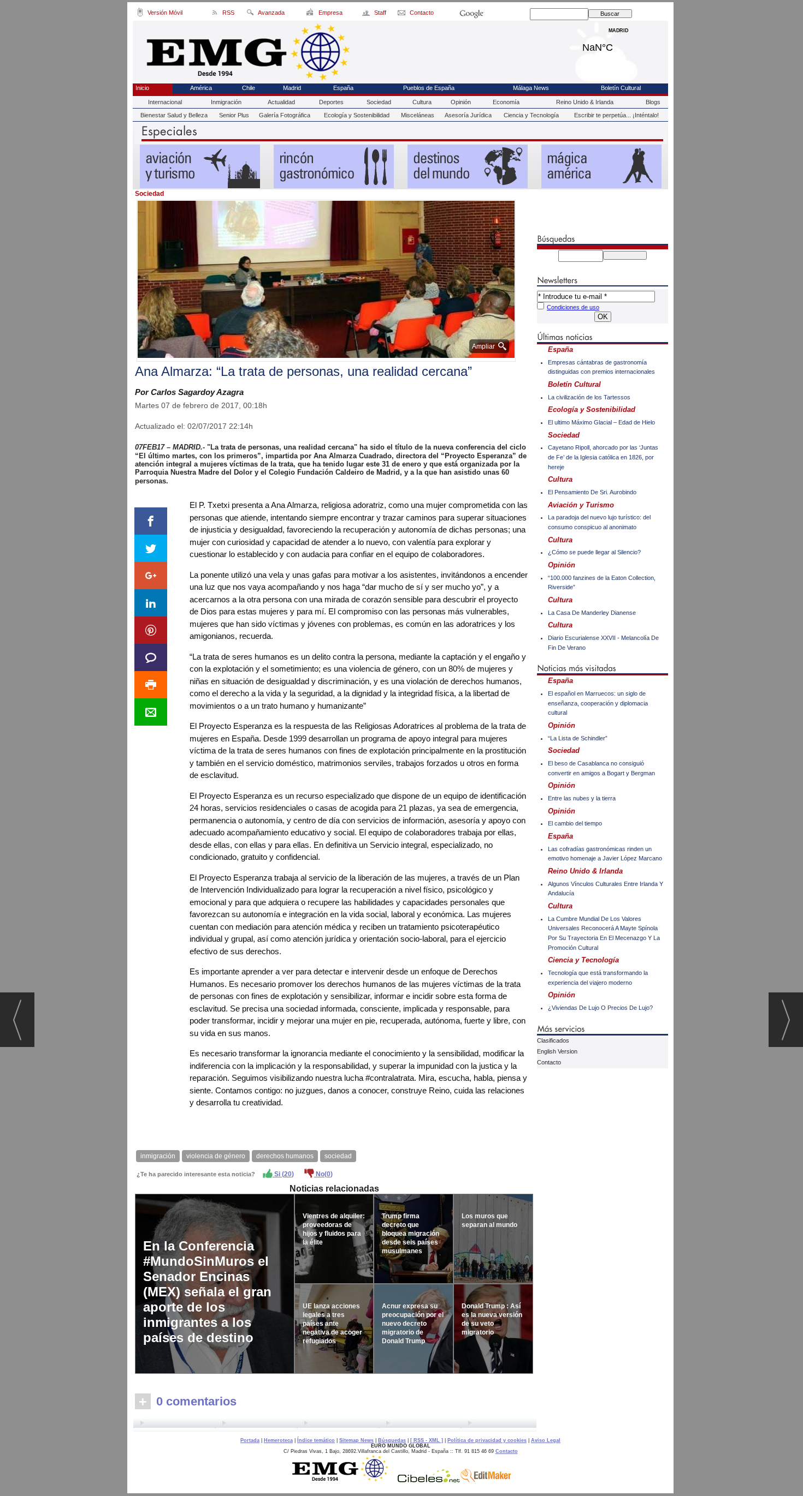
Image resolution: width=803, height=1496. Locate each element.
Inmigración (226, 102)
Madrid (618, 45)
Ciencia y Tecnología (531, 115)
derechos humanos (285, 1156)
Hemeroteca (278, 1440)
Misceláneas (417, 115)
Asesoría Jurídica (468, 115)
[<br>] (334, 1424)
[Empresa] (310, 14)
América (201, 88)
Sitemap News (356, 1440)
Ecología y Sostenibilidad (356, 115)
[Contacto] (402, 14)
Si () (283, 1174)
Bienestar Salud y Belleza (174, 115)
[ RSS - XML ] (426, 1440)
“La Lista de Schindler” (577, 738)
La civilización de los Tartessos (589, 397)
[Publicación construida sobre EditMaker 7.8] (485, 1479)
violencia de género (215, 1156)
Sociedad (379, 102)
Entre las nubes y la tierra (582, 798)
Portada (249, 1440)
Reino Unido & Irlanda (584, 102)
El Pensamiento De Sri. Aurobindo (592, 492)
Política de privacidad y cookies (487, 1440)
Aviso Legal (545, 1440)
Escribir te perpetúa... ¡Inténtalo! (616, 115)
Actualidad (281, 102)
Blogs (653, 102)
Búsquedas (392, 1440)
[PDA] (140, 14)
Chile (248, 88)
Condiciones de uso (573, 307)
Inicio (142, 88)
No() (323, 1174)
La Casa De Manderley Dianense (592, 612)
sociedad (338, 1156)
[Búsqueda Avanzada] (250, 14)
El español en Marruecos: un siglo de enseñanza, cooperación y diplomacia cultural (598, 703)
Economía (506, 102)
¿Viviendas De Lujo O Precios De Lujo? (600, 1007)
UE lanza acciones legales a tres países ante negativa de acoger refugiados (332, 1323)
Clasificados (553, 1040)
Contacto (549, 1062)
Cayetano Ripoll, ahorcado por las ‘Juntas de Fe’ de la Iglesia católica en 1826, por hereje (603, 457)
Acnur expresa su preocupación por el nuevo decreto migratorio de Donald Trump (413, 1323)
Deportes (331, 102)
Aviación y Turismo (581, 505)
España (343, 88)
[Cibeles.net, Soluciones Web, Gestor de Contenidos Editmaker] (428, 1479)
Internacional (165, 102)
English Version (557, 1051)
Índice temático (316, 1440)
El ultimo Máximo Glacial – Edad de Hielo (601, 422)
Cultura (422, 102)
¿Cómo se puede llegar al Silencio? (594, 552)
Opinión (461, 102)
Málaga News (531, 88)
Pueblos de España (428, 88)
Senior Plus (234, 115)
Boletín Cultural (621, 88)
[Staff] (366, 14)
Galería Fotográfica (284, 115)
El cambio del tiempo (575, 823)
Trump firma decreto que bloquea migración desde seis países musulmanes (410, 1233)
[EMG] (344, 1479)
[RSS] (215, 14)
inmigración (157, 1156)
